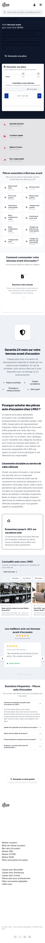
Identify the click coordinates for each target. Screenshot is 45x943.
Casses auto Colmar (11, 875)
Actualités (15, 578)
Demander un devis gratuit (24, 779)
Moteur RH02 (8, 857)
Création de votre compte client (12, 912)
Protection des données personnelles (14, 908)
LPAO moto (7, 884)
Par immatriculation (14, 89)
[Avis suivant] (42, 658)
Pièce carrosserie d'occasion (15, 860)
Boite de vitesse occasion (13, 845)
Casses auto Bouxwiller (12, 869)
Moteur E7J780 (9, 854)
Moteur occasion (9, 842)
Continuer (21, 103)
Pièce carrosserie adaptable (14, 881)
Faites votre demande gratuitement (24, 307)
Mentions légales (7, 901)
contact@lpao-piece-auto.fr (14, 822)
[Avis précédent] (2, 658)
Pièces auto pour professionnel (16, 878)
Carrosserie (27, 578)
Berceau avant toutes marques (21, 45)
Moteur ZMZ (7, 851)
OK (40, 12)
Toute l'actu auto (9, 572)
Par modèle (33, 89)
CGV (3, 905)
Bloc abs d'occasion (11, 848)
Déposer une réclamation (24, 890)
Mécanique (38, 578)
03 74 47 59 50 (24, 786)
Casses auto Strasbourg (13, 872)
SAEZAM (8, 929)
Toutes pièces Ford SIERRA (14, 42)
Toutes (5, 578)
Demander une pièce (17, 56)
